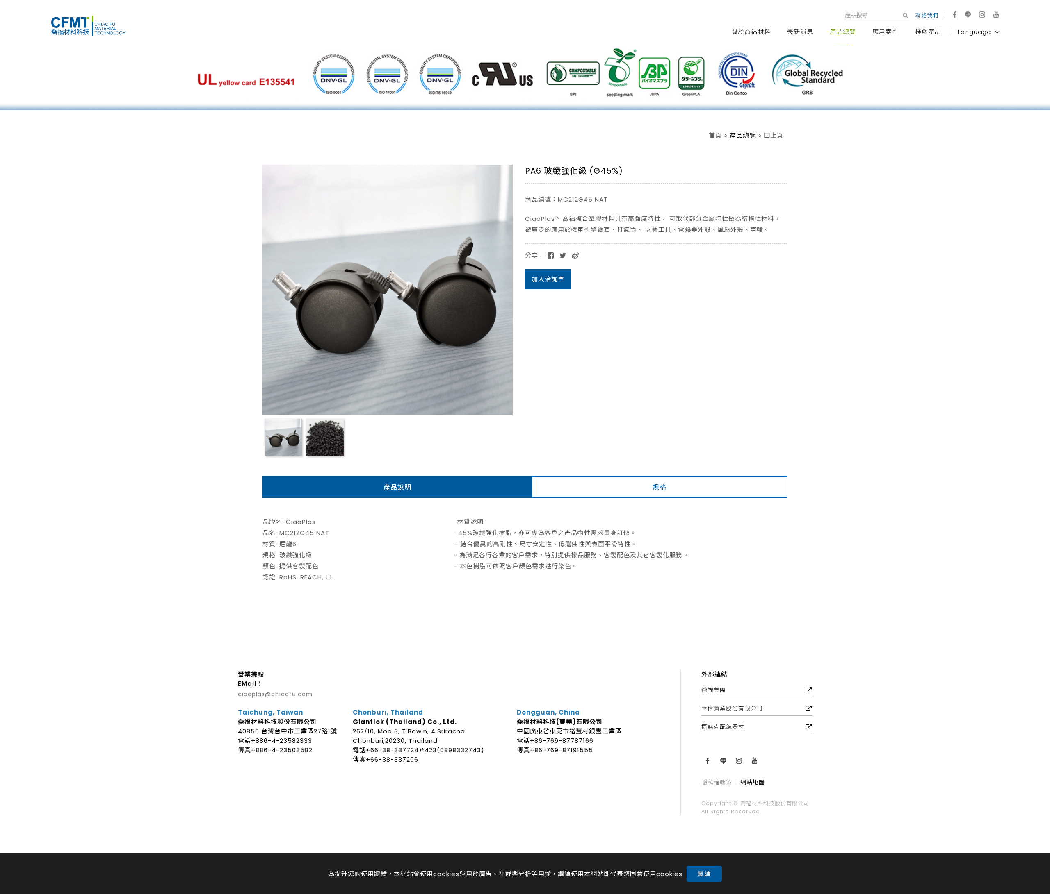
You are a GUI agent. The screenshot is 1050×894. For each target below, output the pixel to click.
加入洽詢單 (548, 279)
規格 (660, 487)
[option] (525, 77)
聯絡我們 (926, 15)
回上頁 (773, 135)
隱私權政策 (716, 782)
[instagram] (982, 14)
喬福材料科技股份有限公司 (92, 26)
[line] (968, 14)
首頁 (715, 135)
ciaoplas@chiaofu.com (275, 694)
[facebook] (954, 14)
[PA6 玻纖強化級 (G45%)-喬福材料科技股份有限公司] (563, 255)
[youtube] (996, 14)
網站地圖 (752, 782)
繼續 (704, 873)
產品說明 (397, 487)
